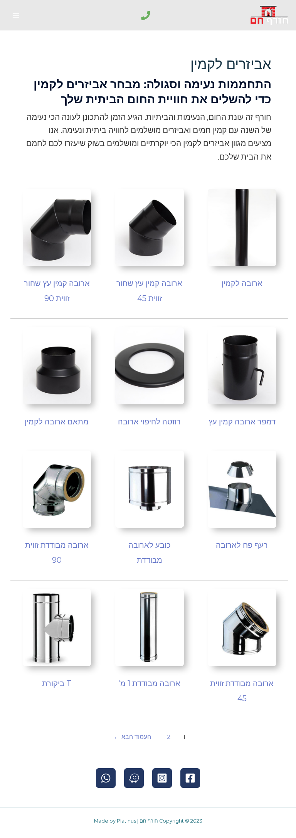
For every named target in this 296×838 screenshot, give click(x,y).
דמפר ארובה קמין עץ (242, 421)
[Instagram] (162, 778)
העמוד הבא (132, 736)
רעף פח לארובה (242, 545)
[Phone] (145, 15)
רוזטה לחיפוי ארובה (149, 421)
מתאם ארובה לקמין (57, 421)
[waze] (134, 778)
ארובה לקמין (242, 283)
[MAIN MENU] (16, 15)
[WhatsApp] (106, 778)
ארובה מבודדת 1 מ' (149, 683)
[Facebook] (190, 778)
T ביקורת (56, 683)
